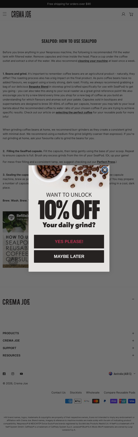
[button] (69, 198)
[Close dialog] (105, 170)
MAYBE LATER (69, 256)
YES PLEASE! (69, 241)
